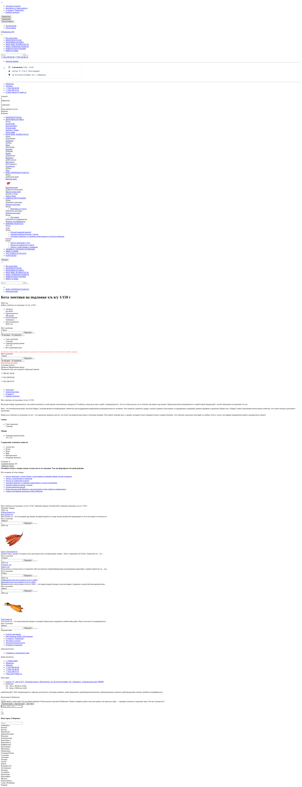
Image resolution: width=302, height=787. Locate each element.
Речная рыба (11, 128)
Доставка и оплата (13, 6)
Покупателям (6, 630)
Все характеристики (14, 348)
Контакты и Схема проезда (16, 8)
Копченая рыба (12, 187)
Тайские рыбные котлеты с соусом (24, 234)
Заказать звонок (12, 61)
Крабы (8, 153)
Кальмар (9, 149)
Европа (9, 238)
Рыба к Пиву (11, 196)
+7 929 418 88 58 (21, 57)
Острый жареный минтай (20, 232)
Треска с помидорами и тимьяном (24, 247)
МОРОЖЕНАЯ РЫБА (15, 42)
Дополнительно (7, 649)
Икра (8, 145)
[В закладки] (34, 523)
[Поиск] (27, 55)
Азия (8, 228)
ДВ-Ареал (10, 315)
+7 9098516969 (12, 661)
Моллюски (10, 162)
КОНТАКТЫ (11, 255)
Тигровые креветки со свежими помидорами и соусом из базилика (37, 236)
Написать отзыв (7, 466)
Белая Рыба (10, 124)
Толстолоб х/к (6, 619)
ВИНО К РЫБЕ (12, 51)
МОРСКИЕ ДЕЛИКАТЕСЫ (17, 44)
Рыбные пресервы (13, 204)
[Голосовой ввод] (2, 709)
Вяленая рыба (11, 179)
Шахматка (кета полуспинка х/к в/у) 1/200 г (18, 582)
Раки (8, 170)
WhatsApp (10, 84)
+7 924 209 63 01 (12, 90)
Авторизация (11, 26)
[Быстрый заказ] (34, 358)
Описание (10, 390)
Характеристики (12, 392)
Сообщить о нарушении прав (17, 653)
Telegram (9, 86)
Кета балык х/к (7, 514)
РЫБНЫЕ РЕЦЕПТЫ (14, 224)
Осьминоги (10, 166)
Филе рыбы (10, 132)
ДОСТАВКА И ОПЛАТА (16, 253)
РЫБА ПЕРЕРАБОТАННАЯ (17, 46)
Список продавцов (13, 634)
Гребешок (9, 141)
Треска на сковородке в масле (22, 245)
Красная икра (19, 704)
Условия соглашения (14, 645)
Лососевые (14, 217)
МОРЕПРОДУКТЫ (13, 40)
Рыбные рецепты (12, 12)
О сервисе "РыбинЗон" (15, 10)
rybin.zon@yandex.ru (14, 674)
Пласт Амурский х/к (9, 552)
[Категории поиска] (2, 34)
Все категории (11, 38)
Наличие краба (7, 704)
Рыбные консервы (13, 213)
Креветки (9, 158)
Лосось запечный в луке (20, 243)
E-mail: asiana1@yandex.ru (16, 92)
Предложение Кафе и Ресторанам (19, 636)
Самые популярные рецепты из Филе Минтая (24, 491)
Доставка (30, 704)
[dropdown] (2, 2)
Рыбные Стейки (12, 130)
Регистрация (11, 28)
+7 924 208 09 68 (8, 57)
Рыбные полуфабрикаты (15, 221)
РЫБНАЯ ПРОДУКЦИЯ (16, 49)
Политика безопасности (15, 643)
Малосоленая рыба (13, 192)
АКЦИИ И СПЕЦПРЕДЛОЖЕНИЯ (20, 249)
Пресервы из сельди (18, 209)
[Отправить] (2, 711)
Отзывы (10, 394)
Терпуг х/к (5, 567)
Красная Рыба (11, 126)
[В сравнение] (36, 523)
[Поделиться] (24, 335)
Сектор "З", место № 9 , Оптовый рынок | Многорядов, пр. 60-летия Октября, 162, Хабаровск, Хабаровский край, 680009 (55, 682)
